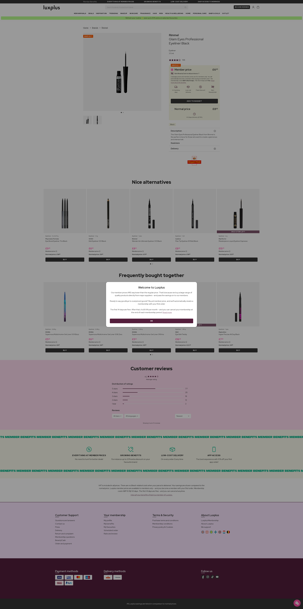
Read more (167, 312)
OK (151, 321)
